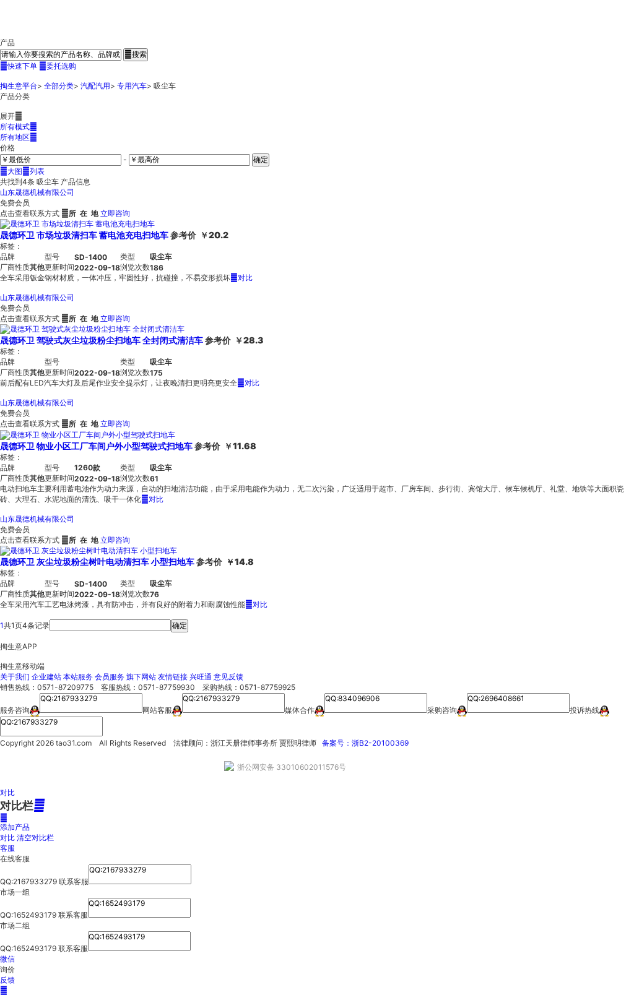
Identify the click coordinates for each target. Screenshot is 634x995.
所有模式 (18, 126)
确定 (260, 159)
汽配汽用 (95, 85)
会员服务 (109, 676)
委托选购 (57, 66)
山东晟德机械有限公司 (37, 192)
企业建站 (46, 676)
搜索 (135, 54)
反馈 (7, 979)
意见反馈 (228, 676)
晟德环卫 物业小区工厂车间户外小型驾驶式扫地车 (96, 446)
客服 (7, 848)
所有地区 (18, 137)
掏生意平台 (18, 85)
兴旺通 (200, 676)
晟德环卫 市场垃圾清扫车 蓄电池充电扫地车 (84, 235)
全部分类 (59, 85)
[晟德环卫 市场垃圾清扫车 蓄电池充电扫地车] (77, 223)
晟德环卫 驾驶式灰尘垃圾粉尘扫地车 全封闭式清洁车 (101, 340)
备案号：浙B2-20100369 (365, 742)
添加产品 (15, 822)
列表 (33, 171)
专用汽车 (132, 85)
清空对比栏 (35, 837)
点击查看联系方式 (29, 213)
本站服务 (78, 676)
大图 (11, 171)
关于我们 (15, 676)
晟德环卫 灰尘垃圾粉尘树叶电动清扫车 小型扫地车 (97, 561)
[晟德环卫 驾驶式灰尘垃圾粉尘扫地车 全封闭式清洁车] (92, 329)
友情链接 (173, 676)
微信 (7, 958)
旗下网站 (141, 676)
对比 (241, 277)
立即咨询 (115, 213)
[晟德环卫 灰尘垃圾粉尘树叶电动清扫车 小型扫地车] (88, 550)
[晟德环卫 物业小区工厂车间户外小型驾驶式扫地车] (87, 434)
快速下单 (18, 66)
